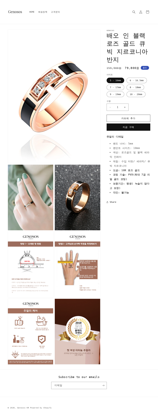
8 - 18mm (135, 87)
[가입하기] (103, 385)
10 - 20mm (136, 94)
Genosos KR (23, 408)
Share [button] (113, 202)
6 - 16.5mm (137, 80)
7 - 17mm (115, 87)
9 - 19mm (115, 94)
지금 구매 (128, 127)
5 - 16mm (115, 80)
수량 (109, 101)
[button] (134, 12)
